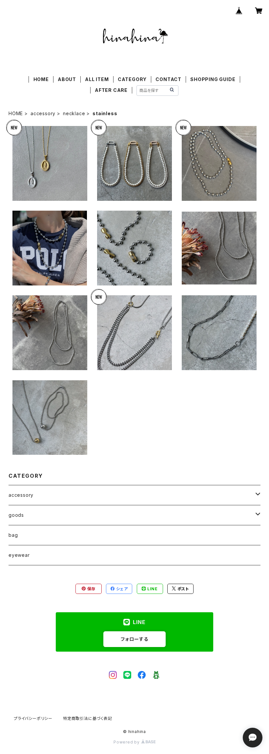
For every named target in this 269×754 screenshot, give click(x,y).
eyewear (19, 555)
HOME (41, 79)
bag (13, 535)
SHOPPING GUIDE (212, 79)
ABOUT (67, 79)
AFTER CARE (111, 90)
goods (16, 515)
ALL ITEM (97, 79)
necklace (74, 113)
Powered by (127, 742)
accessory (43, 113)
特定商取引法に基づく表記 (87, 718)
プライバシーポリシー (33, 718)
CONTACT (168, 79)
